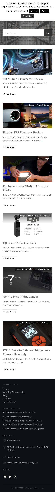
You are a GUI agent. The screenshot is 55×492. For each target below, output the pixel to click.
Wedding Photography (13, 392)
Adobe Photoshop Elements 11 (17, 416)
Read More (28, 16)
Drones (40, 159)
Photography (30, 323)
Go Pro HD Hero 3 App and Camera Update (23, 428)
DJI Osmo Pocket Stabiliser (20, 243)
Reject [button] (45, 11)
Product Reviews (44, 51)
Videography (45, 216)
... (34, 87)
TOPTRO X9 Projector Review (23, 79)
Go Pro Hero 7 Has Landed (21, 296)
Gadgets (32, 51)
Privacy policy (9, 402)
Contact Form (13, 440)
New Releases (33, 216)
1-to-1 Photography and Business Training (22, 424)
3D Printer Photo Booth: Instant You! (19, 412)
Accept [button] (34, 11)
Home (6, 389)
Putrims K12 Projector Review (23, 132)
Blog (5, 395)
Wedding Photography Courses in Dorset (22, 420)
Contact (6, 398)
